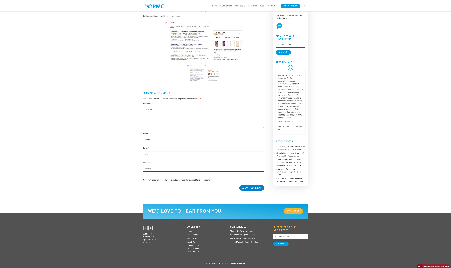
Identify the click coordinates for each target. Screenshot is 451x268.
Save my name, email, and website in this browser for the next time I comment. (176, 180)
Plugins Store (226, 6)
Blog (262, 6)
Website (146, 162)
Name (146, 133)
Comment (148, 103)
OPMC (226, 263)
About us (271, 6)
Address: (147, 234)
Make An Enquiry (290, 6)
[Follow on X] (145, 228)
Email (146, 148)
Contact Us (293, 211)
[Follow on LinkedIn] (150, 228)
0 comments (175, 16)
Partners (252, 6)
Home (214, 6)
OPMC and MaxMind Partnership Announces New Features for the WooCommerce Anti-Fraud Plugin (289, 162)
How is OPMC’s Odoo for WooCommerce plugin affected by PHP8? (289, 172)
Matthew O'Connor (152, 16)
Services (239, 6)
